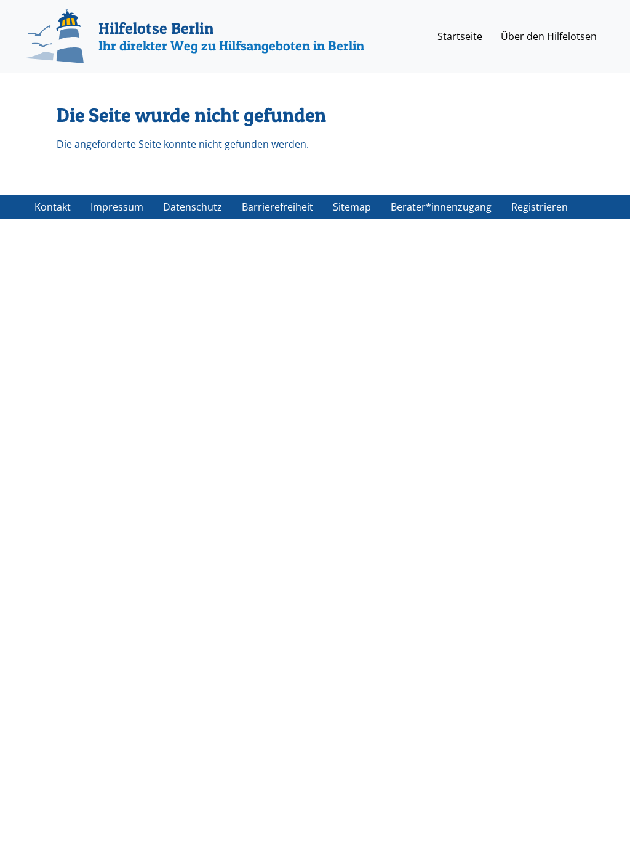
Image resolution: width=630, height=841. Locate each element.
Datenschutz (192, 207)
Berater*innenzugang (441, 207)
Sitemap (352, 207)
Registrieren (539, 207)
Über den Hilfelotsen (549, 36)
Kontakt (52, 207)
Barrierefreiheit (277, 207)
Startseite (459, 36)
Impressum (116, 207)
